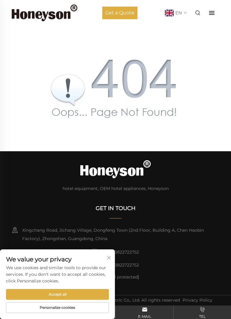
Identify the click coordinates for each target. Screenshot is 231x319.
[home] (44, 12)
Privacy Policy (197, 300)
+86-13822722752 (121, 252)
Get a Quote (119, 13)
